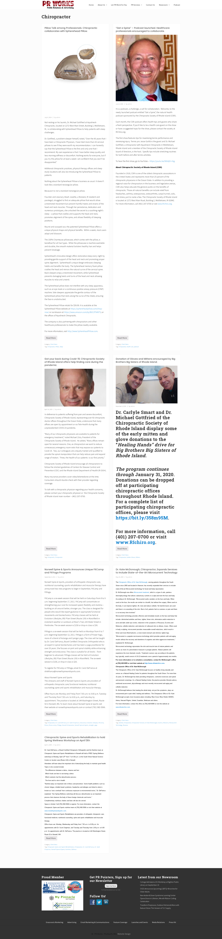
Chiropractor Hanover (138, 723)
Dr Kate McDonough (151, 723)
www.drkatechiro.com (123, 707)
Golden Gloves (131, 557)
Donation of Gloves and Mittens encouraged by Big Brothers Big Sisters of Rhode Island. (145, 360)
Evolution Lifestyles (92, 723)
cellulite (121, 723)
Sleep (61, 347)
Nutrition (68, 849)
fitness (46, 725)
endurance (83, 723)
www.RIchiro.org (165, 203)
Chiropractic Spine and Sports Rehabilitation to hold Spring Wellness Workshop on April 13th (75, 739)
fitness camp (52, 725)
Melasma (166, 723)
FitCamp (101, 723)
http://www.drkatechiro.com (154, 663)
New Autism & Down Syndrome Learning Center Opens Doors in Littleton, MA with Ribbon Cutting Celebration (158, 898)
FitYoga (59, 725)
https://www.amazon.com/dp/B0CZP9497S (82, 312)
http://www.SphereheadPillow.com (82, 331)
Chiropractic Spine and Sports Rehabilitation (60, 847)
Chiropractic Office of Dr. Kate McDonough (133, 582)
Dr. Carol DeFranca (61, 723)
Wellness (73, 849)
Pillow (57, 347)
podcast (136, 347)
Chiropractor (51, 347)
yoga (95, 725)
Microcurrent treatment (141, 592)
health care (130, 347)
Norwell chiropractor (68, 725)
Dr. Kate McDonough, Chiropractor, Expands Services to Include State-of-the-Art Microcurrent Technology (146, 571)
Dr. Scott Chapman (73, 723)
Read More (51, 338)
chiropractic (50, 557)
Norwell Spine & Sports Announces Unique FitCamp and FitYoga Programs (74, 571)
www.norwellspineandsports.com (55, 811)
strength (91, 725)
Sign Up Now (111, 886)
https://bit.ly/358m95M (142, 518)
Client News (53, 344)
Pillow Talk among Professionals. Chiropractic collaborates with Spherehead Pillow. (71, 29)
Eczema (160, 723)
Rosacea (125, 725)
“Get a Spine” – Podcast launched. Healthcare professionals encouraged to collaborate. (143, 29)
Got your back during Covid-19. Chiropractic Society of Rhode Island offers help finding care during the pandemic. (74, 362)
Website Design (124, 934)
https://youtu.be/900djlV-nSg (162, 161)
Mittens (138, 557)
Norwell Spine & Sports (81, 725)
